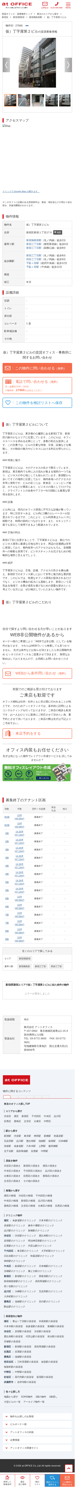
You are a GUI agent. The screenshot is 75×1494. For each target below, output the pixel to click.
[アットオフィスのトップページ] (17, 5)
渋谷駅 (17, 1136)
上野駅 (42, 1146)
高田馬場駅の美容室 (44, 1346)
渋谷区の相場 (26, 1195)
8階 (7, 931)
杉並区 (7, 1377)
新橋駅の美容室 (55, 1326)
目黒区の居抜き (31, 1176)
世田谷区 (8, 1361)
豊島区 (17, 1121)
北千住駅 (8, 1151)
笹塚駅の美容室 (12, 1341)
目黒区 (7, 1121)
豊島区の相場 (11, 1205)
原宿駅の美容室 (23, 1331)
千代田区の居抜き (32, 1170)
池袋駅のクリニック (25, 1301)
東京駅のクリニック (27, 1250)
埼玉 (22, 1096)
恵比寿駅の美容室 (13, 1336)
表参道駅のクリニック (24, 1220)
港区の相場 (10, 1195)
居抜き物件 (12, 1160)
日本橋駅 (63, 1141)
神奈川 (14, 1096)
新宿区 (25, 1116)
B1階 (7, 817)
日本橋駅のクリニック (50, 1266)
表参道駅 (18, 1146)
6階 (7, 898)
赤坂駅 (7, 1146)
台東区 (37, 1121)
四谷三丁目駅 (33, 259)
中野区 (47, 1121)
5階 (7, 882)
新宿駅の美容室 (23, 1346)
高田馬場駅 (22, 1151)
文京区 (27, 1121)
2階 (7, 833)
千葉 (30, 1096)
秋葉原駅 (58, 1136)
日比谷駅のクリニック (16, 1256)
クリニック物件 (14, 1215)
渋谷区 (7, 1116)
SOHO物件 (27, 1396)
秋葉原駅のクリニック (42, 1256)
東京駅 (27, 1136)
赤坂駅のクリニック (14, 1225)
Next (68, 65)
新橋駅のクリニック (38, 1230)
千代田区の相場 (44, 1195)
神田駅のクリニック (14, 1261)
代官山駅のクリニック (40, 1245)
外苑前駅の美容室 (48, 1321)
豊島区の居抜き (51, 1176)
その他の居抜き (31, 1181)
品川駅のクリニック (14, 1230)
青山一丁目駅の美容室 (24, 1321)
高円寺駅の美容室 (24, 1377)
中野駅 (44, 1151)
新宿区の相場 (28, 1200)
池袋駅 (42, 1141)
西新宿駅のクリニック (50, 1276)
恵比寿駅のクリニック (50, 1235)
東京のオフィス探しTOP (17, 1103)
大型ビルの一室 (12, 1401)
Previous (6, 65)
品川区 (57, 1116)
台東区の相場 (45, 1205)
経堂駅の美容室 (49, 1361)
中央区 (47, 1116)
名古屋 (37, 1096)
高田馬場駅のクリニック (48, 1281)
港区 (16, 1116)
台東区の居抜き (12, 1176)
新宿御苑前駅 (33, 240)
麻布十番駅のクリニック (41, 1225)
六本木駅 (31, 1146)
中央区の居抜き (12, 1170)
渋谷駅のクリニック (25, 1235)
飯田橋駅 (53, 1146)
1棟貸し (53, 1396)
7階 (7, 915)
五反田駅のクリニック (50, 1291)
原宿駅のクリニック (14, 1240)
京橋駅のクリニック (14, 1271)
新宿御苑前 (24, 966)
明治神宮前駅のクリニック (42, 1240)
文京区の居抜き (12, 1181)
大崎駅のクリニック (25, 1291)
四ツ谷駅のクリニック (16, 1286)
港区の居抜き (50, 1165)
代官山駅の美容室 (35, 1336)
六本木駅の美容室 (13, 1326)
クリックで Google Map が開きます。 (21, 191)
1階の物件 (41, 1396)
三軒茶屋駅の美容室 (27, 1361)
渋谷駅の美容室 (42, 1331)
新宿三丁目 (40, 966)
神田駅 (37, 1136)
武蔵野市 (8, 1382)
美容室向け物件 (14, 1316)
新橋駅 (47, 1136)
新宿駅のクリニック (25, 1276)
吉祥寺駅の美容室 (26, 1382)
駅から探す (12, 1130)
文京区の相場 (28, 1205)
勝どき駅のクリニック (40, 1271)
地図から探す (11, 1396)
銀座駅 (52, 1141)
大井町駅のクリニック (16, 1296)
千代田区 (36, 1116)
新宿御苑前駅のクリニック (18, 1281)
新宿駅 (7, 1136)
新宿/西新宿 (24, 958)
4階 (7, 866)
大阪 (45, 1096)
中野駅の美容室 (23, 1372)
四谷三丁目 (56, 966)
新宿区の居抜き (31, 1165)
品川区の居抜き (53, 1170)
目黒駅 (34, 1151)
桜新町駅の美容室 (13, 1366)
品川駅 (19, 1141)
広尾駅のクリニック (14, 1245)
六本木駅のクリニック (50, 1220)
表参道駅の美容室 (35, 1326)
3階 (7, 849)
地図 (59, 232)
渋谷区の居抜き (12, 1165)
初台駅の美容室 (55, 1336)
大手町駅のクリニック (53, 1250)
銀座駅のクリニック (25, 1266)
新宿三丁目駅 (33, 244)
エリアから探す (14, 1111)
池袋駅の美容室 (23, 1356)
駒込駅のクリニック (14, 1306)
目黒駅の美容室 (23, 1351)
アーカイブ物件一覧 (34, 1401)
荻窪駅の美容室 (45, 1377)
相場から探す (13, 1190)
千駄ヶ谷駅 (32, 263)
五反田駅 (8, 1141)
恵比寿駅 (31, 1141)
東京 (6, 1097)
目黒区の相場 (62, 1205)
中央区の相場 (11, 1200)
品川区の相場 (45, 1200)
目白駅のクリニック (49, 1301)
